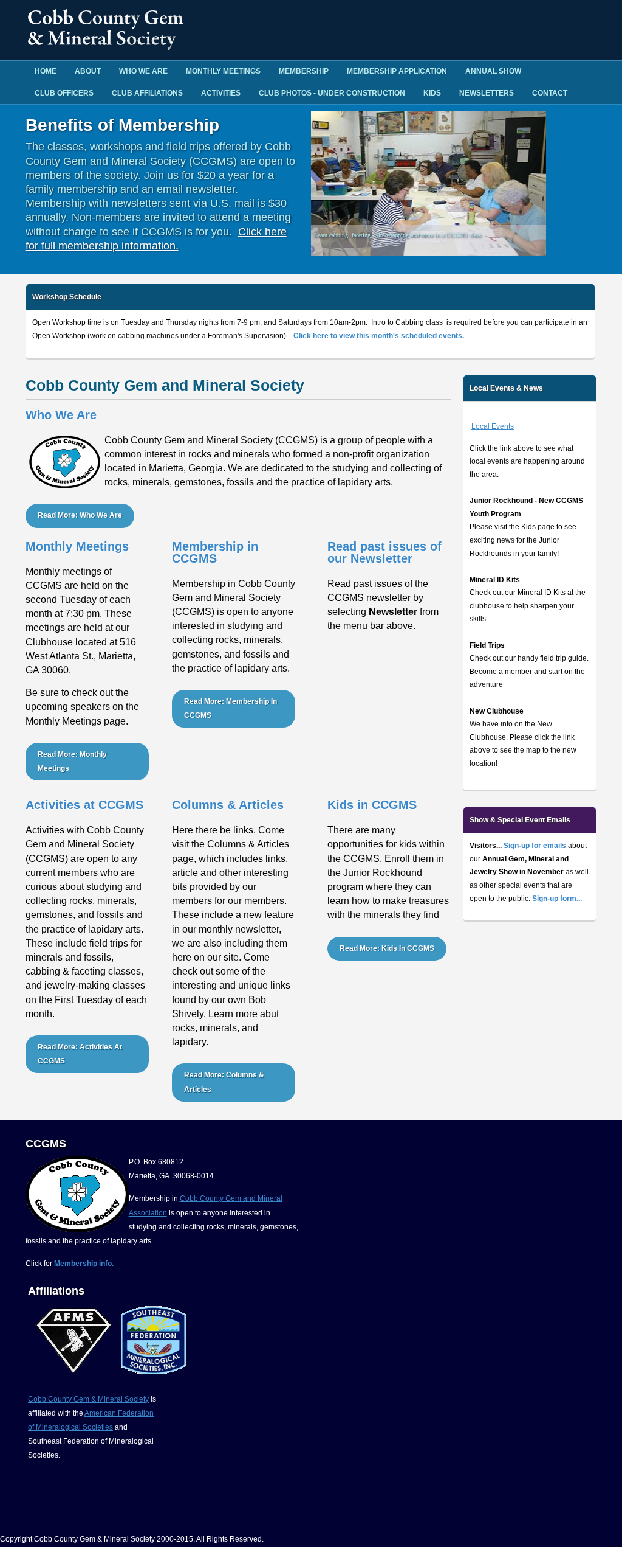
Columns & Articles (228, 805)
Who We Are (143, 71)
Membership (304, 71)
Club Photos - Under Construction (332, 93)
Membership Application (397, 71)
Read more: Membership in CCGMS (230, 708)
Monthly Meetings (223, 71)
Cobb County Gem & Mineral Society (88, 1399)
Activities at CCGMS (84, 805)
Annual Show (493, 71)
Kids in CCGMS (372, 805)
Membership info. (84, 1263)
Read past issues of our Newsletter (384, 552)
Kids (432, 93)
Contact (549, 93)
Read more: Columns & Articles (224, 1082)
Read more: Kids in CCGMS (387, 948)
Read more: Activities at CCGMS (80, 1054)
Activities (221, 93)
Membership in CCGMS (215, 552)
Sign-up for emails (535, 845)
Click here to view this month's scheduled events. (378, 336)
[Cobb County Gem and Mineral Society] (107, 46)
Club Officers (64, 93)
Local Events (492, 426)
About (88, 71)
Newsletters (486, 93)
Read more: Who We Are (80, 515)
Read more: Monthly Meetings (72, 761)
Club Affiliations (147, 93)
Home (45, 71)
